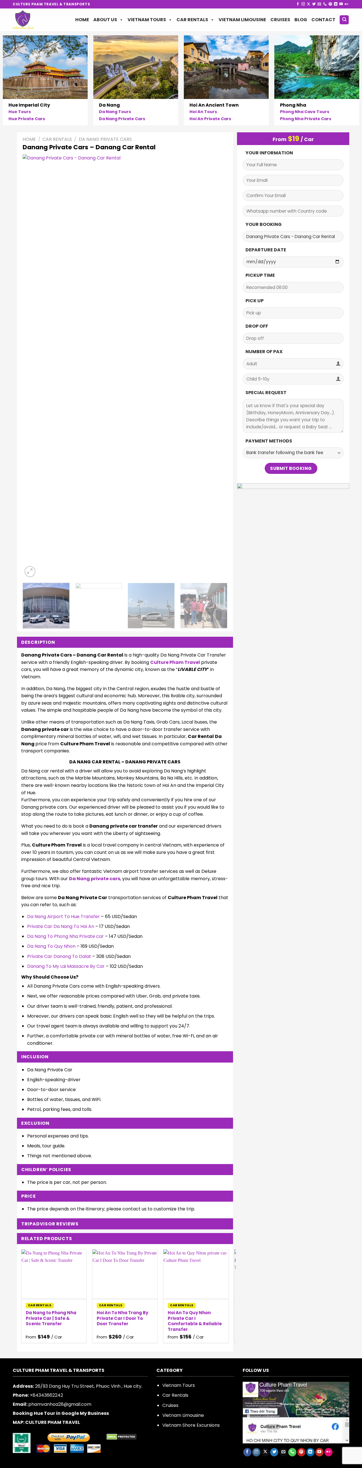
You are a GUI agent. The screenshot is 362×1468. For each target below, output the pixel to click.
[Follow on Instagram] (303, 4)
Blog (300, 19)
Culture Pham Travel (175, 662)
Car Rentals (192, 19)
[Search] (344, 20)
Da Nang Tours (115, 112)
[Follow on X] (308, 4)
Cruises (280, 19)
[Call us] (325, 4)
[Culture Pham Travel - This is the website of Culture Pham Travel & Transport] (33, 19)
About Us (105, 19)
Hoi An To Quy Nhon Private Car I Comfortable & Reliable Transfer (195, 1321)
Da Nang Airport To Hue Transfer (63, 916)
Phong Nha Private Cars (305, 119)
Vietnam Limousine (242, 19)
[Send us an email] (319, 4)
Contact (323, 19)
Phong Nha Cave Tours (304, 112)
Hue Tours (19, 112)
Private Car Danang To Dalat (59, 956)
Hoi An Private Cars (210, 119)
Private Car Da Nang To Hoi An (60, 926)
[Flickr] (346, 4)
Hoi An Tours (203, 112)
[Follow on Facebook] (297, 4)
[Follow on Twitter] (314, 4)
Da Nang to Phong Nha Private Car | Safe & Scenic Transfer (51, 1318)
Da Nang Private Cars (122, 119)
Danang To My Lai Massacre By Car (66, 966)
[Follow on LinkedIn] (335, 4)
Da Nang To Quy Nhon (51, 946)
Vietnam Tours (147, 19)
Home (82, 19)
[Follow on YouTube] (341, 4)
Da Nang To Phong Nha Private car (65, 936)
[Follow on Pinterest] (330, 4)
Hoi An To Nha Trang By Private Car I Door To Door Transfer (122, 1318)
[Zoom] (30, 571)
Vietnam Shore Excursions (191, 1425)
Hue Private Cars (26, 119)
